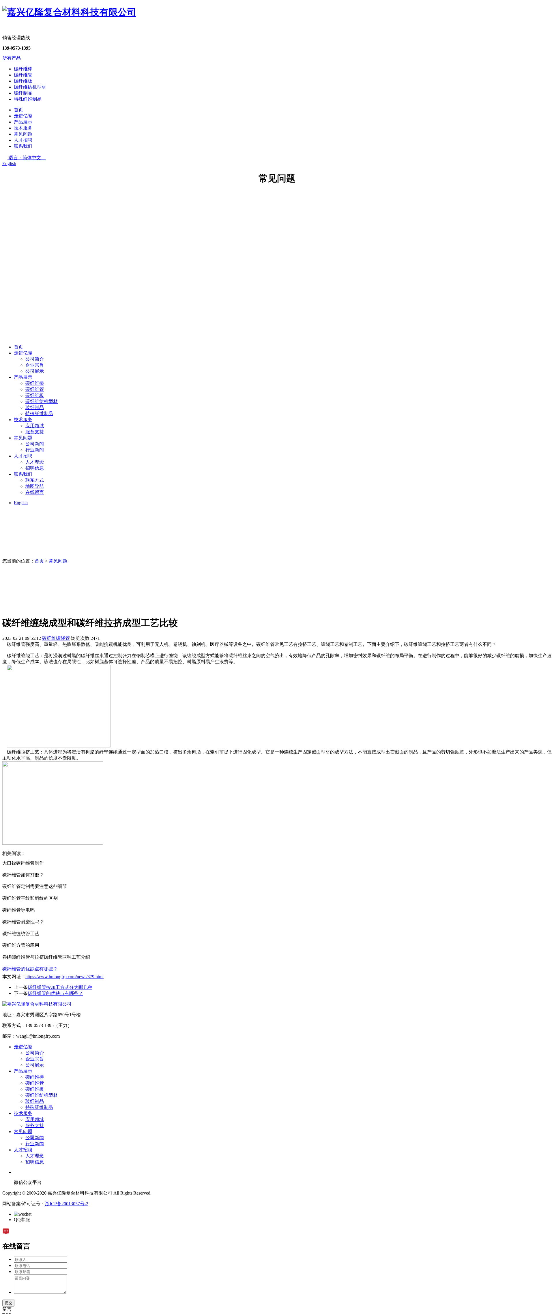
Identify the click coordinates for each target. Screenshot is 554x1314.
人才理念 (34, 462)
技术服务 (23, 127)
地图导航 (34, 486)
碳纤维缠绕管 (56, 638)
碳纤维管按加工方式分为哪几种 (60, 987)
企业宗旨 (34, 365)
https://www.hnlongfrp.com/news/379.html (64, 976)
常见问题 (23, 134)
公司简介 (34, 359)
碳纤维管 (23, 74)
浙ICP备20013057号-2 (66, 1203)
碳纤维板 (23, 80)
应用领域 (34, 425)
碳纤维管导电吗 (18, 910)
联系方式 (34, 480)
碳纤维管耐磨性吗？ (23, 921)
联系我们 (23, 146)
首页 (18, 109)
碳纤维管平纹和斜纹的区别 (30, 898)
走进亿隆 (23, 115)
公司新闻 (34, 443)
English (9, 163)
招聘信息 (34, 468)
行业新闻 (34, 449)
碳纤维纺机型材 (30, 87)
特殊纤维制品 (28, 99)
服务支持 (34, 431)
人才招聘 (23, 140)
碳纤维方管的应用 (20, 945)
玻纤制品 (23, 93)
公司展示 (34, 371)
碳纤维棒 (23, 68)
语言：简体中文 (27, 157)
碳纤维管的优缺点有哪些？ (55, 993)
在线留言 (34, 492)
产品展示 (23, 121)
